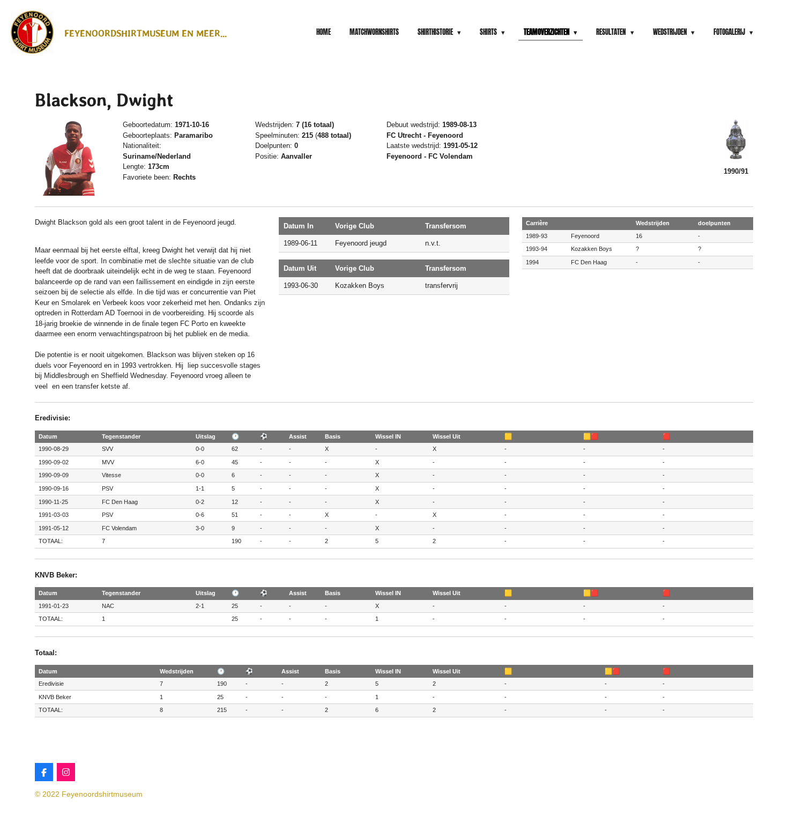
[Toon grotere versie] (72, 158)
